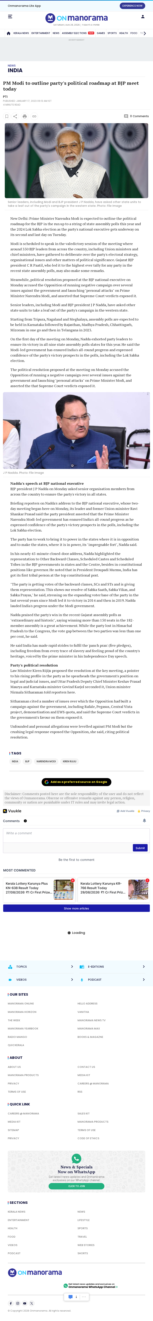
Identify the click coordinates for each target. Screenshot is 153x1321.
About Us (14, 1067)
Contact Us (86, 1067)
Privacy (13, 1083)
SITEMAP (13, 1130)
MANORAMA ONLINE (21, 1003)
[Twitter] (32, 1303)
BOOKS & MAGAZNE (90, 1037)
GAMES (101, 33)
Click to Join (76, 1186)
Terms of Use (17, 1092)
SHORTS (82, 1253)
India (15, 70)
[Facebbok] (11, 1303)
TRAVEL (82, 1237)
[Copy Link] (34, 116)
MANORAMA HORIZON (22, 1012)
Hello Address (87, 1003)
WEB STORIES (85, 1245)
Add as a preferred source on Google (79, 782)
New (91, 33)
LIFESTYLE (83, 1220)
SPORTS (112, 33)
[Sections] (10, 16)
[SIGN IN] (142, 16)
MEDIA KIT (83, 1075)
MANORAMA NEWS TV (91, 1020)
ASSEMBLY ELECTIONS (77, 33)
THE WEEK (14, 1020)
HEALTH (123, 33)
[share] (15, 116)
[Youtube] (25, 1303)
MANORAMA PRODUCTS (23, 1075)
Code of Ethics (88, 1138)
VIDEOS (12, 1245)
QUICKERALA (16, 1045)
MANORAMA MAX (88, 1028)
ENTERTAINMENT (40, 33)
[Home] (8, 33)
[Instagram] (18, 1303)
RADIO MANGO (17, 1037)
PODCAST (14, 1253)
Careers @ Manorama (93, 1083)
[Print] (24, 116)
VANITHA (83, 1012)
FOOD (11, 1237)
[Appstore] (49, 1286)
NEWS (56, 33)
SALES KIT (83, 1113)
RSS (79, 1092)
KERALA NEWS (21, 33)
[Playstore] (21, 1286)
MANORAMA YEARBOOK (23, 1028)
